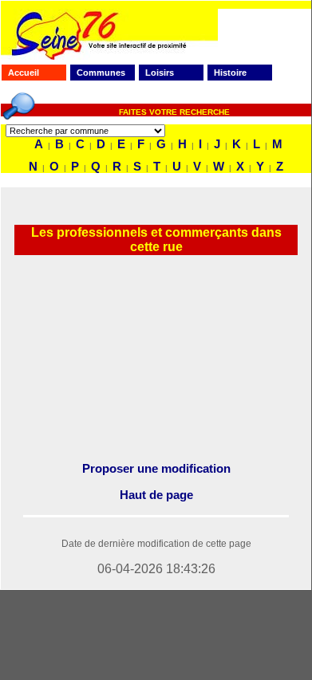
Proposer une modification (156, 468)
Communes (101, 72)
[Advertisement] (155, 359)
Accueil (23, 72)
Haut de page (156, 494)
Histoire (230, 72)
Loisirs (159, 72)
